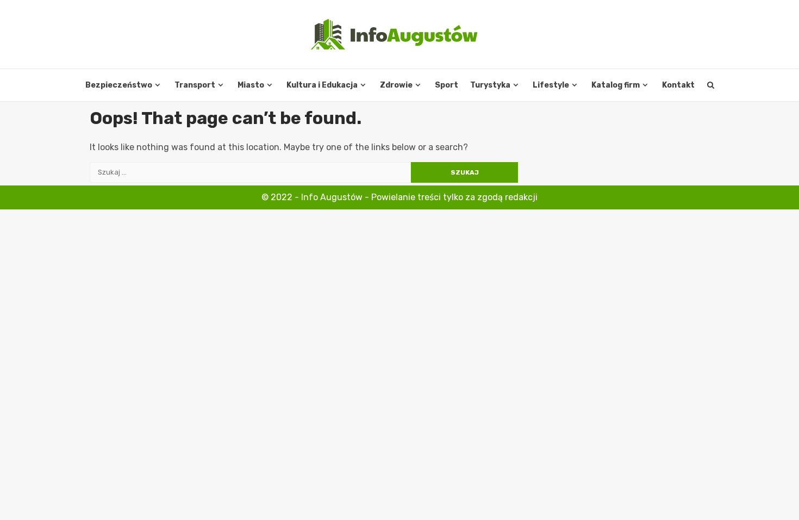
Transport (194, 85)
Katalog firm (615, 85)
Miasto (251, 85)
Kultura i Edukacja (322, 85)
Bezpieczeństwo (118, 85)
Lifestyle (551, 85)
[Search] (710, 85)
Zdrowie (396, 85)
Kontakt (678, 85)
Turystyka (490, 85)
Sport (446, 85)
